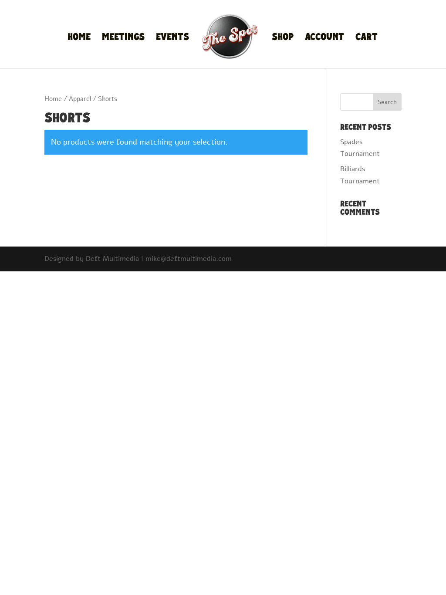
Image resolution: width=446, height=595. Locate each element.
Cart (366, 38)
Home (79, 38)
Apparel (80, 99)
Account (324, 38)
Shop (283, 38)
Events (172, 38)
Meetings (123, 38)
